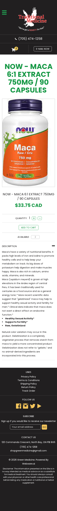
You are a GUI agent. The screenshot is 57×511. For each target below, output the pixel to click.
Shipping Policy (28, 383)
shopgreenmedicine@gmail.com (28, 450)
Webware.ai (28, 463)
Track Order (28, 390)
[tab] (28, 246)
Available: (23, 237)
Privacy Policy (28, 376)
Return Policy (28, 387)
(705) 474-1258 (30, 38)
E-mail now (42, 48)
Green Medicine (26, 459)
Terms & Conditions (29, 380)
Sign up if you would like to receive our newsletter (28, 421)
